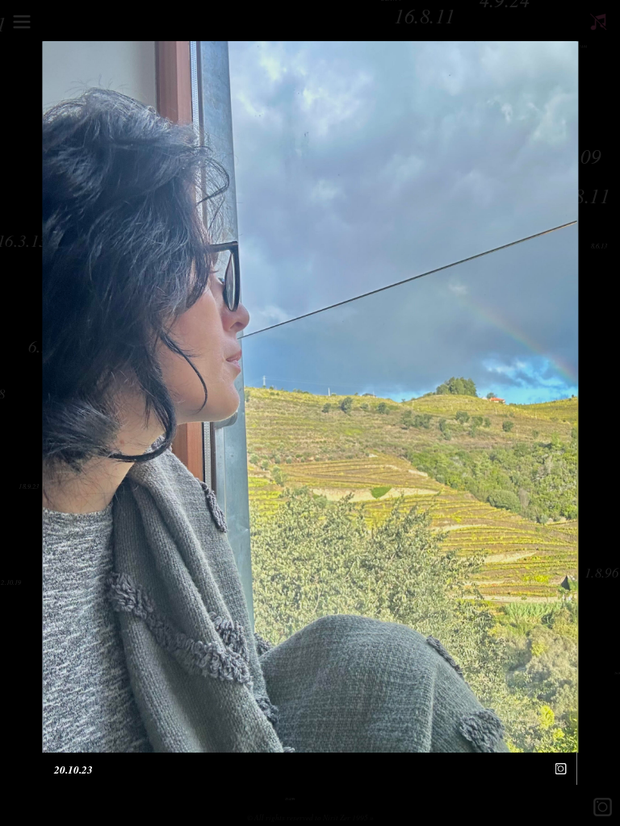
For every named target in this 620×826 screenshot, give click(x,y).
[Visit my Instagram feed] (560, 768)
